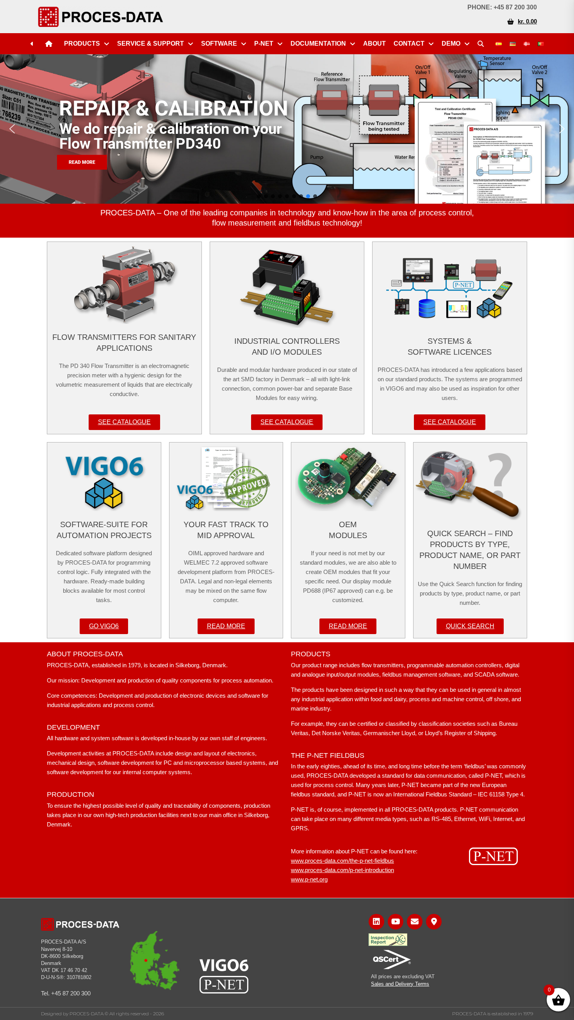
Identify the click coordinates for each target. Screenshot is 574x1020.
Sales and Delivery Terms (400, 984)
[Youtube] (395, 921)
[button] (12, 129)
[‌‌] (34, 43)
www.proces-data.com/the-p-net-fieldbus (342, 860)
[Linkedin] (376, 921)
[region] (287, 129)
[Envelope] (414, 921)
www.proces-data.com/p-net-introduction (342, 870)
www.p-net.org (309, 879)
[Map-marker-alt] (434, 921)
